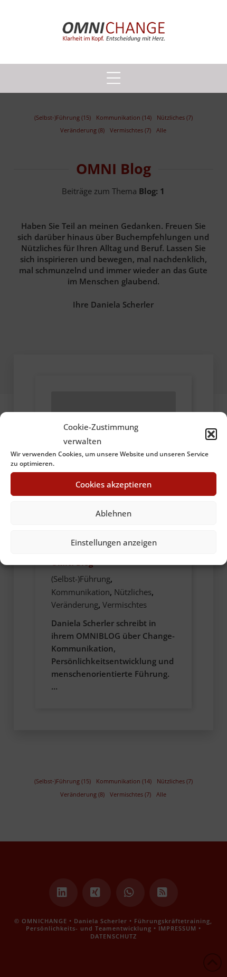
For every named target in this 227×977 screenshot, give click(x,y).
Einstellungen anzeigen (114, 542)
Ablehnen (113, 513)
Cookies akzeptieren (113, 484)
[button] (211, 434)
